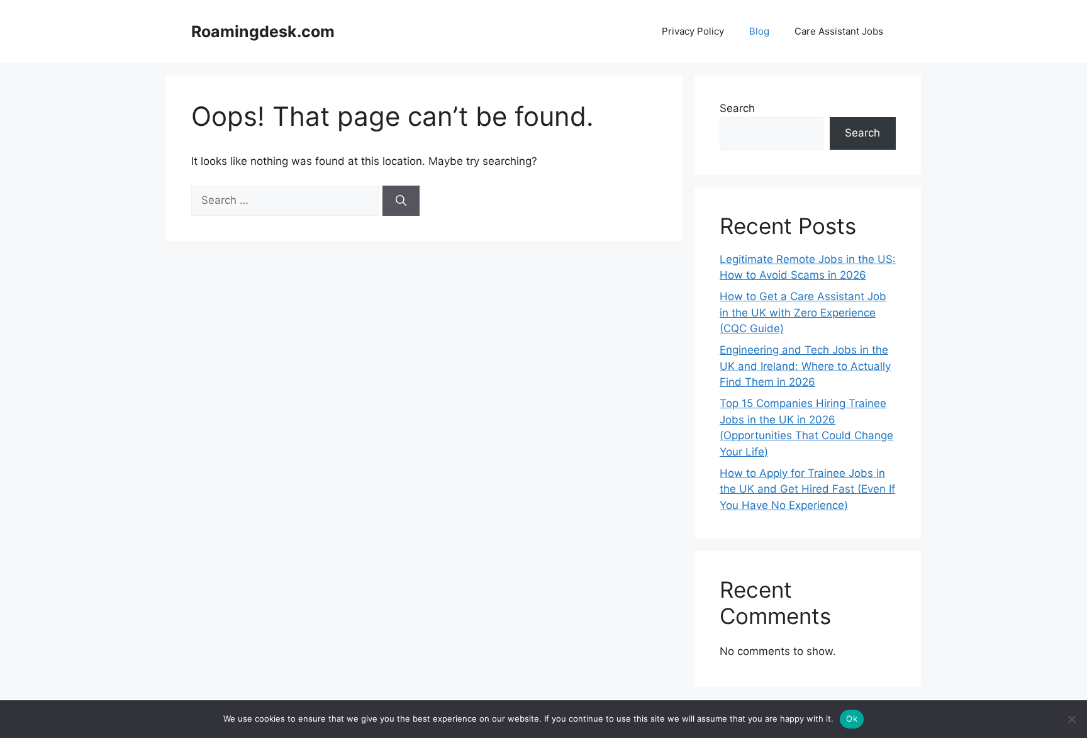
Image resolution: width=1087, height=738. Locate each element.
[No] (1071, 719)
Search (737, 108)
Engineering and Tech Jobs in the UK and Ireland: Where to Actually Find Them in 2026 (805, 366)
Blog (759, 31)
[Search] (401, 201)
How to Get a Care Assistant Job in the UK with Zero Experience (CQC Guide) (803, 312)
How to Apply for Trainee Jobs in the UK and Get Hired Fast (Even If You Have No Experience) (807, 489)
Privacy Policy (693, 31)
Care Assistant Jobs (838, 31)
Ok (851, 718)
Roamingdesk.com (263, 31)
